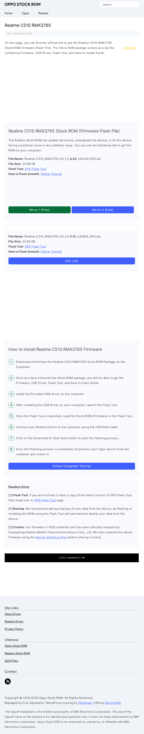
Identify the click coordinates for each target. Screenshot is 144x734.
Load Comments (70, 557)
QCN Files (11, 661)
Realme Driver (14, 621)
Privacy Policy (14, 629)
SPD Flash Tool (35, 169)
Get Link (71, 261)
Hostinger (85, 703)
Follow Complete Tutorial (72, 466)
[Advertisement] (72, 88)
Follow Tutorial (51, 174)
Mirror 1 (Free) (39, 210)
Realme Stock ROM (23, 33)
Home (9, 33)
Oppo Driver (13, 614)
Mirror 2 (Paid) (102, 210)
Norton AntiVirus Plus (51, 537)
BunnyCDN (113, 703)
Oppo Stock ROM (22, 4)
